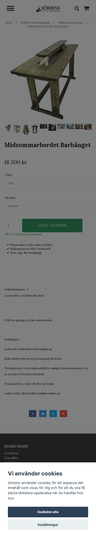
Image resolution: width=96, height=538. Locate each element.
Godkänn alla (48, 512)
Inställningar (48, 525)
